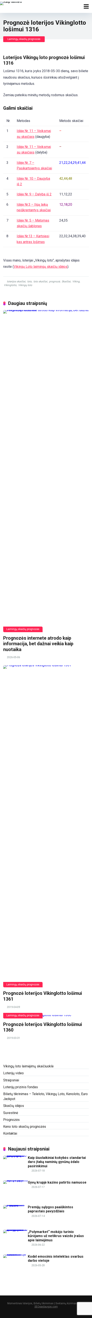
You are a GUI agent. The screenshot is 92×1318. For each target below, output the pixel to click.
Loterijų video (13, 1073)
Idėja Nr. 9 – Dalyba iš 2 (34, 194)
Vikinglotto (10, 285)
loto (29, 281)
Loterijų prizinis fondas (20, 1087)
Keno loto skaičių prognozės (24, 1127)
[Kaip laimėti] (11, 3)
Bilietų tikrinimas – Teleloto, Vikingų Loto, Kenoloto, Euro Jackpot (45, 1096)
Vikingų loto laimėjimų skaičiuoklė (28, 1066)
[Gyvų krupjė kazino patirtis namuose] (15, 1180)
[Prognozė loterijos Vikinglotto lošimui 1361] (46, 826)
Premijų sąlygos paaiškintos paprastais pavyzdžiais (50, 1209)
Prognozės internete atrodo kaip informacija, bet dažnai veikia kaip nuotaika (38, 643)
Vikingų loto (25, 285)
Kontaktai (10, 1133)
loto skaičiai (40, 281)
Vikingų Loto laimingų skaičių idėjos (40, 267)
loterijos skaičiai (16, 281)
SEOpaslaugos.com (46, 1306)
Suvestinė (10, 1113)
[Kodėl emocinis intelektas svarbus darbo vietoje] (15, 1254)
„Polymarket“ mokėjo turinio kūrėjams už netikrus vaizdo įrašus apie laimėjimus (56, 1236)
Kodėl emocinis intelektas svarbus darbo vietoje (55, 1258)
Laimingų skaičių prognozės (23, 39)
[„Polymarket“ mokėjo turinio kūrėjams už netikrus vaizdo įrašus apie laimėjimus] (15, 1230)
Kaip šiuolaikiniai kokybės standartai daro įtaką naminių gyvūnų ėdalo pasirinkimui (57, 1162)
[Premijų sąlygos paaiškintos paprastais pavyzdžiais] (15, 1205)
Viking (76, 281)
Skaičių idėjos (13, 1106)
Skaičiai (66, 281)
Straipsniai (11, 1080)
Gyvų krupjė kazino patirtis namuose (57, 1182)
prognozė (54, 281)
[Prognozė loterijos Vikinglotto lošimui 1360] (46, 1016)
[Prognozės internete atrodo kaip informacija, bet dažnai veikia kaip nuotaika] (46, 471)
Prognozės (11, 1120)
